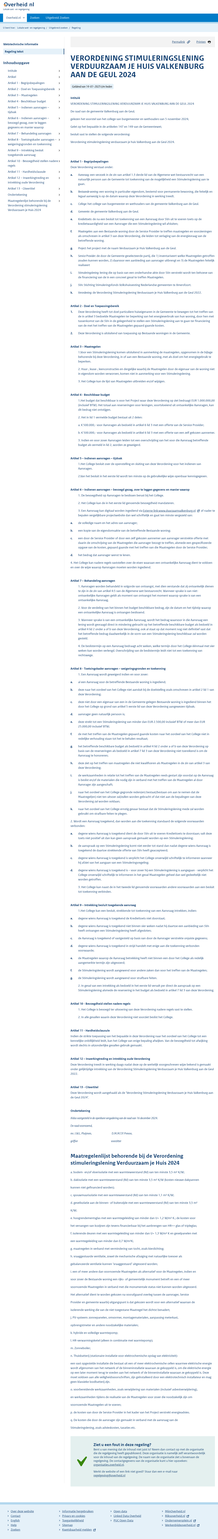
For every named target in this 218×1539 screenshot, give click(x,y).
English (15, 1520)
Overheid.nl (13, 19)
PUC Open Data (123, 1520)
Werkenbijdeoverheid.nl (180, 1525)
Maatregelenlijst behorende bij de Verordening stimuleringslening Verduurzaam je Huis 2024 (29, 205)
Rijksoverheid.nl (175, 1516)
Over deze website (22, 1511)
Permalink (178, 42)
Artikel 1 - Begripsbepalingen (26, 83)
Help (14, 1525)
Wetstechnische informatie (20, 44)
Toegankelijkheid (73, 1520)
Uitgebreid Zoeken (57, 18)
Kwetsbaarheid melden (77, 1530)
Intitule (12, 71)
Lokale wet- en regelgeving (31, 27)
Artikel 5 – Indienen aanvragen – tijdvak (28, 110)
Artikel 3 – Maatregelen (22, 95)
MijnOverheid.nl (175, 1511)
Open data (120, 1511)
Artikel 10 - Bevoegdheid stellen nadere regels (33, 163)
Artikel (12, 77)
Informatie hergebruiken (78, 1511)
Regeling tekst (14, 51)
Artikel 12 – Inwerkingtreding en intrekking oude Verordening (28, 180)
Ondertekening (17, 195)
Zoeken (35, 18)
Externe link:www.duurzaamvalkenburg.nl (169, 511)
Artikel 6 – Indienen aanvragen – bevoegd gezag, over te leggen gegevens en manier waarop (28, 122)
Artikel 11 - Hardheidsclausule (27, 172)
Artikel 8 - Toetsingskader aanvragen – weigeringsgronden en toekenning (32, 142)
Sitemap (67, 1525)
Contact (15, 1516)
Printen (201, 42)
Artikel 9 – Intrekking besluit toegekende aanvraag (25, 152)
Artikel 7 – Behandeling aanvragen (29, 133)
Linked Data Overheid (127, 1516)
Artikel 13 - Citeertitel (21, 188)
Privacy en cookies (73, 1516)
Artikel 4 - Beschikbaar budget (27, 101)
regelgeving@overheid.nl (109, 1475)
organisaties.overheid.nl (109, 1465)
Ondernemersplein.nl (178, 1520)
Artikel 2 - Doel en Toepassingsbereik (31, 89)
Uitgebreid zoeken (58, 27)
